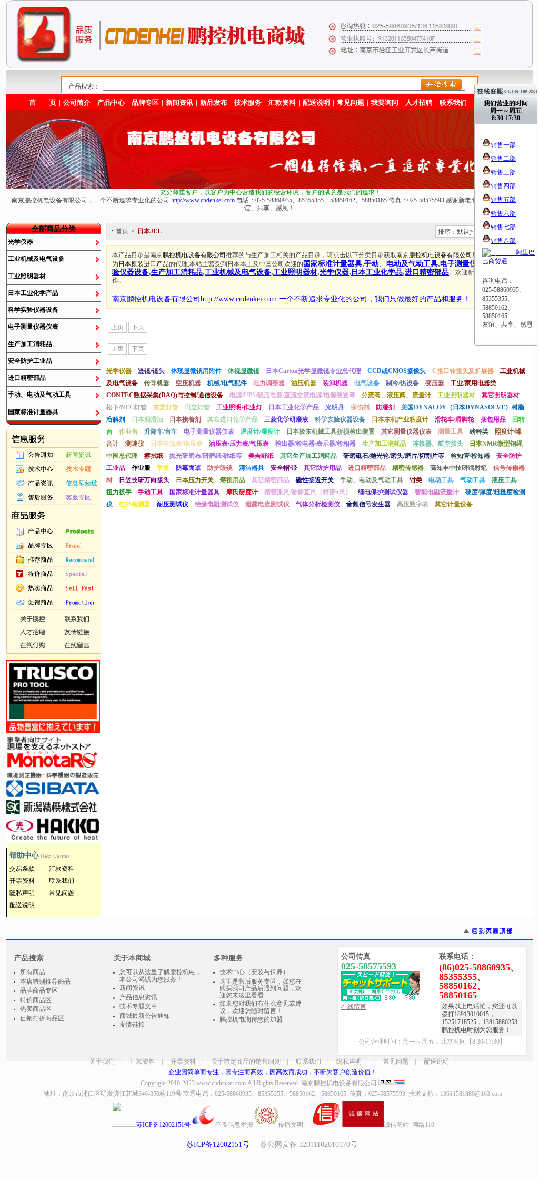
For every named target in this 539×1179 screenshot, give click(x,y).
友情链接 (132, 1024)
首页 (122, 231)
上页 (117, 327)
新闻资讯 (179, 102)
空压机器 (188, 383)
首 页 (42, 102)
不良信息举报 (234, 1124)
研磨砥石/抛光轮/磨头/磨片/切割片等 (393, 455)
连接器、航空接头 (438, 443)
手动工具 (150, 492)
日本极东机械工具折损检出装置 (330, 431)
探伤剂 (360, 407)
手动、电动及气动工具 (39, 394)
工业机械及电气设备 (36, 258)
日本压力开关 (195, 480)
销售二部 (503, 158)
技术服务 (248, 102)
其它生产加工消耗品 (308, 455)
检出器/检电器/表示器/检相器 (315, 443)
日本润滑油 (147, 419)
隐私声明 (349, 1061)
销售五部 (503, 199)
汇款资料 (142, 1061)
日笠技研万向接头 (144, 480)
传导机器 (156, 383)
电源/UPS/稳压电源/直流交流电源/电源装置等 (292, 395)
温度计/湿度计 (260, 431)
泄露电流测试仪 (267, 504)
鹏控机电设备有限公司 (194, 255)
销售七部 (503, 227)
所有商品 (32, 972)
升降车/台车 (160, 431)
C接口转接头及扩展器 (463, 371)
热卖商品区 (36, 1009)
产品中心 (111, 102)
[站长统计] (391, 1083)
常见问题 (395, 1061)
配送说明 (436, 1061)
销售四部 (503, 186)
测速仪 (134, 443)
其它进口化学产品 (232, 419)
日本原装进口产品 (143, 264)
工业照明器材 (27, 276)
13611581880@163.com (471, 1093)
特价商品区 (36, 1000)
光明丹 (334, 407)
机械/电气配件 (227, 383)
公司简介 (77, 102)
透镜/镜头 (151, 371)
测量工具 (450, 431)
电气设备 (367, 383)
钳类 (416, 480)
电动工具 (441, 480)
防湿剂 (385, 407)
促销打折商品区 (42, 1018)
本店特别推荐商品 (45, 981)
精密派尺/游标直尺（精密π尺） (308, 492)
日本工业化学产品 (33, 293)
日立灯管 (197, 407)
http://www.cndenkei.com (203, 200)
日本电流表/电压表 (177, 443)
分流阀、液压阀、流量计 (396, 395)
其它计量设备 (454, 504)
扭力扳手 (119, 492)
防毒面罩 (188, 467)
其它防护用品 (323, 467)
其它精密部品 (271, 480)
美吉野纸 (261, 455)
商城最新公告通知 (144, 1015)
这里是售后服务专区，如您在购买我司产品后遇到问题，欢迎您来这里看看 (260, 988)
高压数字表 (412, 504)
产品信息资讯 (138, 997)
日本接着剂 (185, 419)
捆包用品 (493, 419)
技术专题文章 (138, 1006)
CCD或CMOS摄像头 (396, 371)
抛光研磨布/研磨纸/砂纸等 (205, 455)
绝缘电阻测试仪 (217, 504)
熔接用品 (232, 480)
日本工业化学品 (377, 272)
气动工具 (472, 480)
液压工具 (504, 480)
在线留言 (353, 1006)
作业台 (128, 431)
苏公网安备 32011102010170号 (308, 1144)
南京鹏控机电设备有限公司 (339, 1083)
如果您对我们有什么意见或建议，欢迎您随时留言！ (260, 1007)
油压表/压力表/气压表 (239, 443)
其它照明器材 (501, 395)
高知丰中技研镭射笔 (458, 467)
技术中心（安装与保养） (254, 972)
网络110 (423, 1124)
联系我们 (453, 102)
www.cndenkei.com (221, 1083)
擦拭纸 (153, 455)
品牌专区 (145, 102)
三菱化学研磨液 (286, 419)
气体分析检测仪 (318, 504)
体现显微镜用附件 (196, 371)
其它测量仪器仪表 (406, 431)
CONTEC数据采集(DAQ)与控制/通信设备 (164, 395)
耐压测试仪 (172, 504)
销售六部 (503, 213)
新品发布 (213, 102)
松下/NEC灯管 (126, 407)
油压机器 (303, 383)
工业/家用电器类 (473, 383)
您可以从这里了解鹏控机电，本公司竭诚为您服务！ (160, 975)
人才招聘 (419, 102)
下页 (138, 327)
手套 (163, 467)
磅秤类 (479, 431)
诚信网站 (396, 1124)
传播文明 (290, 1124)
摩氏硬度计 (242, 492)
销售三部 (503, 172)
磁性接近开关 (315, 480)
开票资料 (183, 1061)
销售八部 (503, 240)
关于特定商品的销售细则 (246, 1061)
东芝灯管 (165, 407)
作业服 (141, 467)
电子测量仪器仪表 (33, 326)
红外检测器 (135, 504)
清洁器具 (251, 467)
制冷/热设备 (402, 383)
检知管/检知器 (470, 455)
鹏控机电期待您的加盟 (251, 1019)
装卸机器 (335, 383)
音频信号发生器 (368, 504)
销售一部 (503, 145)
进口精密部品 (27, 377)
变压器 (434, 383)
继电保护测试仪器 (383, 492)
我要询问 (384, 102)
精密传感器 (408, 467)
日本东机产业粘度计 (400, 419)
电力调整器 (269, 383)
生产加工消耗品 (30, 344)
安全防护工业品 (30, 361)
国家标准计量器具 (33, 412)
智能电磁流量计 (437, 492)
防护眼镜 (220, 467)
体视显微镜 (243, 371)
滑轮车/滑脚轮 (454, 419)
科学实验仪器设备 (33, 309)
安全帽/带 (284, 467)
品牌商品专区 (39, 990)
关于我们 (102, 1061)
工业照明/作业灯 (239, 407)
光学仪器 (20, 241)
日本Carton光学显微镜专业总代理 (313, 371)
